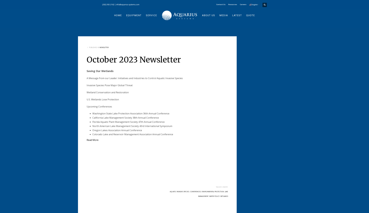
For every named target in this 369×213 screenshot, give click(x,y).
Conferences (195, 192)
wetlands (224, 196)
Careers (243, 4)
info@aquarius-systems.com (127, 4)
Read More (92, 140)
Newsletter (104, 47)
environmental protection (213, 192)
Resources (232, 4)
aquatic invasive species (179, 192)
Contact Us (220, 4)
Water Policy (214, 196)
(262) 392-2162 (108, 4)
